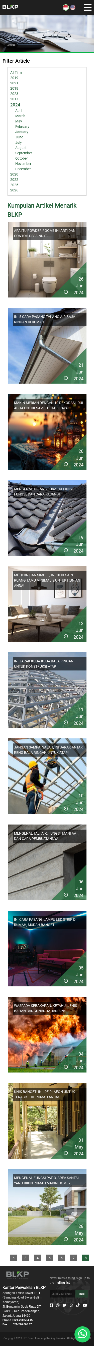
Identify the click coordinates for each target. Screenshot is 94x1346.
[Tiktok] (77, 1305)
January (21, 132)
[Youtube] (85, 1305)
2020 (14, 174)
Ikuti (81, 1293)
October (21, 158)
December (23, 169)
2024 (15, 104)
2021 (14, 83)
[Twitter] (64, 1305)
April (18, 111)
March (20, 116)
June (19, 137)
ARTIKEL (11, 45)
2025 (14, 185)
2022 (14, 180)
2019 (14, 78)
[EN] (73, 9)
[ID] (66, 9)
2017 (14, 99)
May (18, 121)
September (23, 153)
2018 (14, 88)
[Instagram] (57, 1305)
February (22, 126)
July (18, 142)
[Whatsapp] (71, 1305)
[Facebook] (51, 1305)
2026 (14, 190)
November (23, 164)
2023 (14, 94)
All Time (16, 72)
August (21, 148)
